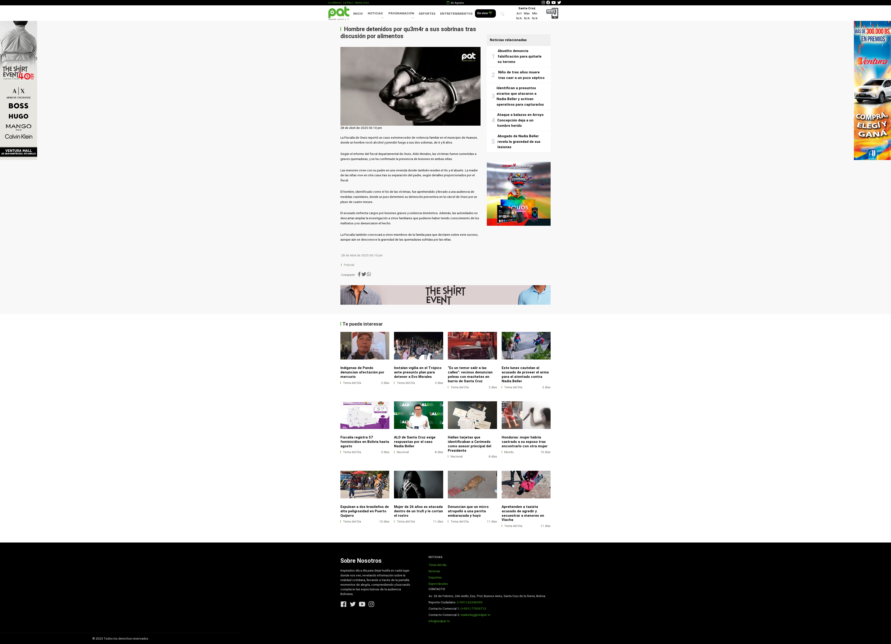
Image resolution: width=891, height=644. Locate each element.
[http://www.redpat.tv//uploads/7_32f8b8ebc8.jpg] (418, 415)
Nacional (403, 452)
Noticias (375, 13)
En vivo (482, 13)
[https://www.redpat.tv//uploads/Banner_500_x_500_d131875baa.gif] (519, 194)
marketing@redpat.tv (476, 615)
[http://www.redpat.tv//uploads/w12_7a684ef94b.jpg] (526, 484)
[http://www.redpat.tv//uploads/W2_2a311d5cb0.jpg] (526, 346)
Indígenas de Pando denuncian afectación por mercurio (362, 372)
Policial (349, 265)
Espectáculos (438, 583)
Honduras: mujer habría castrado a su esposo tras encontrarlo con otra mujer (525, 441)
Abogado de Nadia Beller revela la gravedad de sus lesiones (518, 141)
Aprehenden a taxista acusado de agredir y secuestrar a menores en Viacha (523, 513)
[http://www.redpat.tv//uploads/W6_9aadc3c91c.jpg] (365, 346)
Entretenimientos (456, 13)
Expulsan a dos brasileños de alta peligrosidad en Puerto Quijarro (364, 511)
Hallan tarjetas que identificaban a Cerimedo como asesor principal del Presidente (469, 444)
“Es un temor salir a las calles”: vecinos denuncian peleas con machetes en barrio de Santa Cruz (470, 374)
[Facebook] (548, 2)
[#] (18, 90)
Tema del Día (352, 383)
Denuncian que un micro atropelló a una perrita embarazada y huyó (468, 511)
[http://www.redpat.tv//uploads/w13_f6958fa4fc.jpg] (472, 484)
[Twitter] (559, 2)
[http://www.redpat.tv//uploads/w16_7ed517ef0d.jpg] (418, 484)
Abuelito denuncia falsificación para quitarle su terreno (520, 56)
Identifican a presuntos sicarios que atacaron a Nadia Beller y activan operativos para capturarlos (520, 96)
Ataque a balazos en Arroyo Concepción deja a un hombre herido (520, 120)
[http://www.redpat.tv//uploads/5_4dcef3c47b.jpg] (472, 415)
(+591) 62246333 (469, 602)
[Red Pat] (338, 13)
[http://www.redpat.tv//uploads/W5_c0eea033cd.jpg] (418, 346)
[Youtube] (554, 2)
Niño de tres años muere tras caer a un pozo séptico (521, 75)
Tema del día (437, 565)
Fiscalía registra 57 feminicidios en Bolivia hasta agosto (364, 441)
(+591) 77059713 (473, 608)
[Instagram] (543, 2)
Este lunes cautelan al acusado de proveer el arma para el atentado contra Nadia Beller (525, 374)
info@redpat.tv (439, 621)
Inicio (358, 13)
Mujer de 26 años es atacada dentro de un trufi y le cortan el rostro (418, 511)
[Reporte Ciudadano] (553, 13)
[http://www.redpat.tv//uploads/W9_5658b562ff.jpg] (526, 415)
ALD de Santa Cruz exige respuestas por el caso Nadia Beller (415, 441)
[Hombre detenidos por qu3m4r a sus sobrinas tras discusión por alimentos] (410, 86)
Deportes (427, 13)
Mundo (509, 452)
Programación (401, 13)
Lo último (334, 2)
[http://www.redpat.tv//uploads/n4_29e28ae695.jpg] (365, 415)
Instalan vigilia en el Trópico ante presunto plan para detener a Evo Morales (418, 372)
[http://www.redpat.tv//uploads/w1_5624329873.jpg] (365, 484)
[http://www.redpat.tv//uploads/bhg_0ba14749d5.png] (472, 346)
